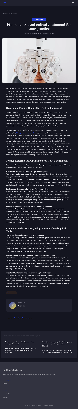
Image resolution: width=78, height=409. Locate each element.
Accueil (5, 13)
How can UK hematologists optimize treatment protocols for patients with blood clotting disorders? (20, 350)
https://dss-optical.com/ (25, 133)
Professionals (13, 13)
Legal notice (7, 394)
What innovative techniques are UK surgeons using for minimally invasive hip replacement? (57, 351)
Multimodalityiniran (12, 370)
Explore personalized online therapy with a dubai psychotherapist (19, 343)
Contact (5, 397)
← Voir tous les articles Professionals (19, 318)
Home (5, 383)
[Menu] (73, 3)
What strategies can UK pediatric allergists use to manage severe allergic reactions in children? (57, 344)
